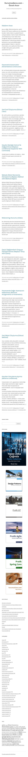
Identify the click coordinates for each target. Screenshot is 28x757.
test (17, 743)
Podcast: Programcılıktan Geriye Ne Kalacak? (12, 608)
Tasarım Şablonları (7, 744)
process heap (19, 734)
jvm (17, 733)
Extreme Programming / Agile (8, 643)
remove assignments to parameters (16, 324)
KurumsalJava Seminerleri (8, 673)
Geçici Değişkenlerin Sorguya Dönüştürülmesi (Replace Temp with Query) (13, 251)
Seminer (17, 739)
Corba (8, 728)
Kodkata (4, 669)
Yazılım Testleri (5, 714)
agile (3, 725)
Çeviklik (16, 745)
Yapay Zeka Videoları (6, 705)
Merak (3, 627)
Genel (3, 645)
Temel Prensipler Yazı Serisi (8, 695)
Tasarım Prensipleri (6, 692)
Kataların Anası (7, 26)
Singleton (4, 740)
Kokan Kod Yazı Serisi (7, 671)
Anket (3, 640)
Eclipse (23, 728)
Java (3, 653)
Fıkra (3, 623)
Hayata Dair (4, 649)
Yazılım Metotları (6, 708)
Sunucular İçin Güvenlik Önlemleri (9, 616)
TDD (14, 743)
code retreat (22, 726)
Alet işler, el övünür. (6, 603)
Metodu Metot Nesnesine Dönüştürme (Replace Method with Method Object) (12, 177)
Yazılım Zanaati (5, 716)
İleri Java (4, 651)
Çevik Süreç (21, 745)
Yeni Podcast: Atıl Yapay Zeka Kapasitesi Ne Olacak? (13, 618)
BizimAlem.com (7, 726)
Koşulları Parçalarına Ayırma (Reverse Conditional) (12, 377)
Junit (14, 733)
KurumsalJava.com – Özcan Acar (14, 4)
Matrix (11, 734)
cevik (17, 726)
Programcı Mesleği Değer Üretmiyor (10, 625)
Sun (9, 742)
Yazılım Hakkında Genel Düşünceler (10, 706)
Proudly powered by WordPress (8, 754)
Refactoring (18, 53)
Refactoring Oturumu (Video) (12, 218)
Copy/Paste (4, 728)
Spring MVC (16, 740)
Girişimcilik (12, 732)
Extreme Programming (12, 729)
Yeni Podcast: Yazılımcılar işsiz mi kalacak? (11, 629)
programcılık (16, 736)
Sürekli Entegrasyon (15, 742)
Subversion (5, 742)
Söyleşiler (4, 688)
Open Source (5, 675)
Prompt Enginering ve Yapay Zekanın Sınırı (11, 605)
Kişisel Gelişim (5, 664)
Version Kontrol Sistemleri (8, 701)
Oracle (14, 735)
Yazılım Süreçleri (5, 712)
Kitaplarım (4, 666)
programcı (6, 736)
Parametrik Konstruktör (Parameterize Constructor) (11, 66)
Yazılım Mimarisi (5, 710)
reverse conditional (12, 410)
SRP (20, 740)
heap (17, 732)
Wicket (12, 745)
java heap (24, 732)
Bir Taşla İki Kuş (5, 610)
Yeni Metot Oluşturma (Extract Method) (13, 336)
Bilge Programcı (13, 725)
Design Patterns (15, 728)
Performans (4, 677)
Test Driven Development (8, 697)
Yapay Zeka (4, 703)
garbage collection (5, 732)
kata (20, 733)
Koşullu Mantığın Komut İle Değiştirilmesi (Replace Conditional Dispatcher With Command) (12, 148)
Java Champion (5, 655)
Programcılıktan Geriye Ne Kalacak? (10, 614)
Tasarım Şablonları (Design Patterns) (10, 693)
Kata (14, 53)
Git (15, 732)
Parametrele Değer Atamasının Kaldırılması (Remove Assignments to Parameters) (13, 292)
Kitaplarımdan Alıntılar (7, 667)
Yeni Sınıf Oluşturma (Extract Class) (12, 110)
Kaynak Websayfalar (6, 662)
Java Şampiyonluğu (7, 733)
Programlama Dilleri (6, 679)
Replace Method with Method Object (16, 206)
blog (14, 726)
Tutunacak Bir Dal (6, 630)
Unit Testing (6, 745)
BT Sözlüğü (4, 642)
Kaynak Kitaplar (5, 660)
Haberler (4, 647)
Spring (3, 690)
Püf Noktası (4, 682)
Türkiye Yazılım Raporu (7, 699)
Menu (14, 12)
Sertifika (4, 686)
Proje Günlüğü (5, 680)
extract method (5, 367)
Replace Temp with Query (13, 279)
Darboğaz (4, 606)
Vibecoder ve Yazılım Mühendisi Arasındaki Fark (13, 612)
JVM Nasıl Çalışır (5, 656)
